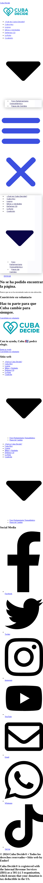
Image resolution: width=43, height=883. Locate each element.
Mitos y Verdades (11, 368)
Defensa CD (9, 370)
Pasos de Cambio (19, 106)
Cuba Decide (5, 3)
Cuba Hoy (9, 364)
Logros (7, 366)
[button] (21, 151)
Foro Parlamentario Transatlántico (19, 102)
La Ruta (8, 372)
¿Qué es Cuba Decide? (15, 21)
